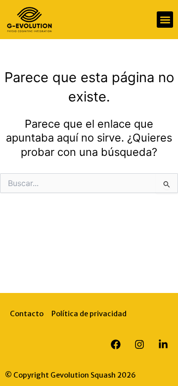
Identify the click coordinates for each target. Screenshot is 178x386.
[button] (165, 19)
